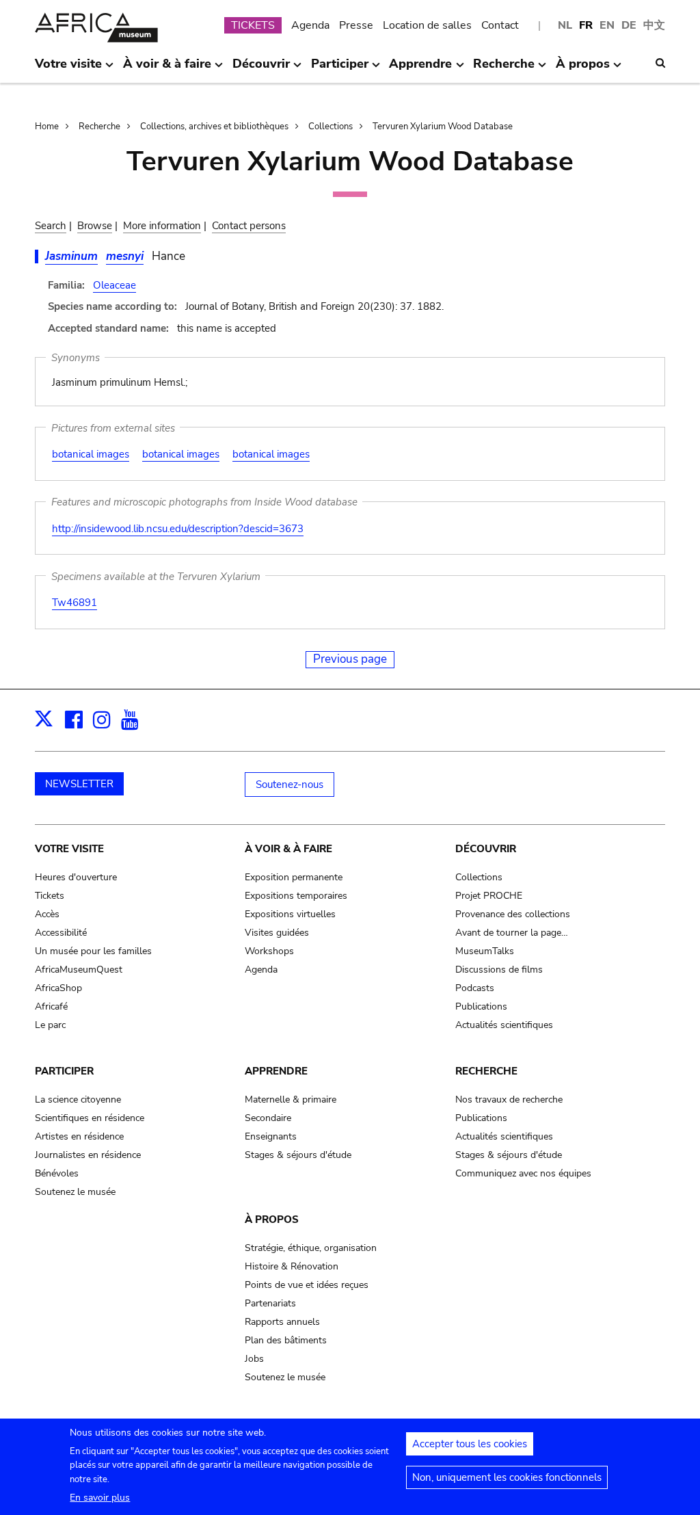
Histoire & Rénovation (291, 1266)
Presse (356, 25)
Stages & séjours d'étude (298, 1154)
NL (565, 25)
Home (47, 126)
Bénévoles (57, 1173)
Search (50, 226)
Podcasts (474, 988)
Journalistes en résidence (88, 1154)
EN (607, 25)
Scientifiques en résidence (89, 1117)
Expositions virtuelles (290, 914)
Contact (500, 25)
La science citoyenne (78, 1099)
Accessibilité (61, 932)
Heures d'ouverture (76, 877)
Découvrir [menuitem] (261, 69)
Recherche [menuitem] (504, 69)
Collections (330, 126)
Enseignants (271, 1136)
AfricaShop (58, 988)
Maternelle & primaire (290, 1099)
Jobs (254, 1358)
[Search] (660, 63)
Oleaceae (114, 285)
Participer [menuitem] (339, 69)
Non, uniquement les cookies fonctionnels (507, 1477)
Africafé (51, 1006)
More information (162, 226)
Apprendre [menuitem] (420, 69)
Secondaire (268, 1117)
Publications (481, 1006)
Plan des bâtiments (286, 1340)
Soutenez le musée (75, 1191)
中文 (654, 25)
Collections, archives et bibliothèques (214, 126)
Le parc (50, 1024)
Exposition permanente (293, 877)
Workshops (269, 951)
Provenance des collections (512, 914)
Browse (94, 226)
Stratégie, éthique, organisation (311, 1247)
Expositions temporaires (296, 895)
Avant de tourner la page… (511, 932)
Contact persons (249, 226)
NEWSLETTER (79, 784)
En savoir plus (100, 1497)
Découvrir (485, 849)
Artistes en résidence (79, 1136)
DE (628, 25)
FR (586, 25)
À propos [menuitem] (583, 69)
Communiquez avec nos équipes (523, 1173)
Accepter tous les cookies (469, 1444)
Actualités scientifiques (504, 1024)
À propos (272, 1219)
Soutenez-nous (289, 784)
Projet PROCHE (488, 895)
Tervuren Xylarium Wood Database (443, 126)
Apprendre (276, 1071)
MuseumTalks (484, 951)
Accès (47, 914)
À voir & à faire (288, 849)
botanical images (90, 454)
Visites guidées (277, 932)
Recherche (99, 126)
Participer (64, 1071)
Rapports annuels (282, 1321)
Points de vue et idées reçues (306, 1284)
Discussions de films (499, 969)
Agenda (310, 25)
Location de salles (427, 25)
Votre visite (69, 849)
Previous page (350, 659)
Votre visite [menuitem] (68, 69)
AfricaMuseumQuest (78, 969)
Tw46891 (74, 602)
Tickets (49, 895)
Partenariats (270, 1303)
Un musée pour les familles (93, 951)
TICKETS (253, 25)
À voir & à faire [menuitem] (167, 69)
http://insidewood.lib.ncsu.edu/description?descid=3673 (178, 529)
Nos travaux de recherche (509, 1099)
